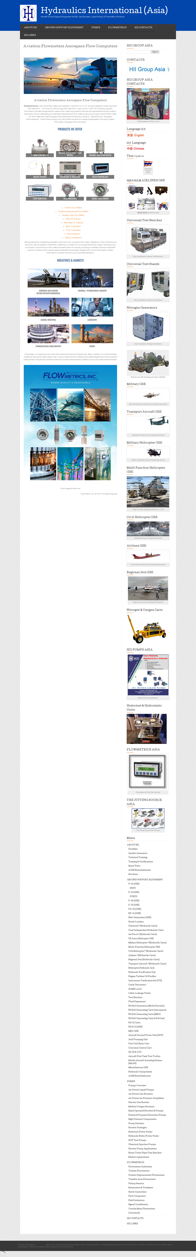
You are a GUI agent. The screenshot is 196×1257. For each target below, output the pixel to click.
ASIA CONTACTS (130, 1245)
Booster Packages (137, 1128)
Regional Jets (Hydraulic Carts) (144, 960)
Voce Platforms (66, 1247)
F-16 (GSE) (133, 884)
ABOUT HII (30, 28)
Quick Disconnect (137, 985)
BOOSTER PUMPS (92, 1245)
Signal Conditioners (73, 238)
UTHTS (133, 897)
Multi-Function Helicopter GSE (144, 947)
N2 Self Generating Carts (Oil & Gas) (146, 1019)
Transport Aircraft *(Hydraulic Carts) (147, 964)
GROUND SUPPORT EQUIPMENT (64, 28)
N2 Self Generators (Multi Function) (146, 1006)
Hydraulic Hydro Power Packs (143, 1136)
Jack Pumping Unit (138, 1040)
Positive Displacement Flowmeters (146, 1175)
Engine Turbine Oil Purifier (142, 976)
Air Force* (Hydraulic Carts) (142, 934)
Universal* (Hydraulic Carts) (142, 926)
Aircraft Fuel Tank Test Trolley (144, 1056)
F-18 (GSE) (133, 901)
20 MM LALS (135, 989)
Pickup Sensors (136, 1184)
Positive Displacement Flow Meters (73, 211)
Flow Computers (73, 230)
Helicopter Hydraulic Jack (141, 968)
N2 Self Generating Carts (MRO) (144, 1014)
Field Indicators (73, 234)
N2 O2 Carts (134, 1023)
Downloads (134, 1213)
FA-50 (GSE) (134, 909)
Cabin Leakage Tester (139, 993)
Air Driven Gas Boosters (140, 1094)
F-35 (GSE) (133, 905)
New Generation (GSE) (139, 918)
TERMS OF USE (153, 1245)
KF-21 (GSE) (134, 913)
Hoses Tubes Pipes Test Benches (145, 1153)
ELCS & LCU (134, 1052)
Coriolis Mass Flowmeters (141, 1209)
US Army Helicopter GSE (141, 939)
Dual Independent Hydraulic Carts (146, 930)
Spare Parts (134, 866)
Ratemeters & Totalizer (73, 223)
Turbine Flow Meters (73, 208)
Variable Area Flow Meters (73, 215)
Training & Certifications (140, 862)
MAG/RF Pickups (73, 219)
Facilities (133, 849)
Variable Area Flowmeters (142, 1179)
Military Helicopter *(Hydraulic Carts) (147, 943)
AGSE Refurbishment (139, 870)
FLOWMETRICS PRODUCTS (111, 1245)
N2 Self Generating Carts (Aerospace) (147, 1010)
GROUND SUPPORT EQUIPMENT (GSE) (70, 1245)
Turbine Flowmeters (139, 1171)
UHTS (133, 888)
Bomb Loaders (136, 922)
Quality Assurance (137, 853)
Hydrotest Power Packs (140, 1132)
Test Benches (135, 998)
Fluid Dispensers (137, 1002)
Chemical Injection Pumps (142, 1145)
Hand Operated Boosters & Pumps (145, 1111)
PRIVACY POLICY (167, 1245)
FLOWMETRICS (117, 28)
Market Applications (138, 1157)
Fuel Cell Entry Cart (138, 1044)
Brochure (133, 874)
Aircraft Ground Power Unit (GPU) (145, 1035)
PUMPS (95, 28)
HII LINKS (30, 35)
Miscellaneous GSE (138, 1068)
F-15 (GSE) (133, 892)
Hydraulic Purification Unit (142, 972)
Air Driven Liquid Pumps (141, 1090)
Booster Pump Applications (142, 1149)
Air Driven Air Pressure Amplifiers (146, 1098)
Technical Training (137, 858)
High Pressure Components (142, 1119)
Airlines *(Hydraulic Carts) (142, 956)
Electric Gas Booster (138, 1102)
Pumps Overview (137, 1086)
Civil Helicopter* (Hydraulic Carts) (145, 951)
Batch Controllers (73, 226)
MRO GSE (133, 1031)
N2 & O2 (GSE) (135, 1027)
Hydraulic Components (140, 1072)
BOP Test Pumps (137, 1140)
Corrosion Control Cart (140, 1048)
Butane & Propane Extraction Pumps (147, 1115)
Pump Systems (136, 1124)
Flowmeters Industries (140, 1167)
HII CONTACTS (143, 28)
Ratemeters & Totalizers (140, 1188)
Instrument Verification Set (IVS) (145, 981)
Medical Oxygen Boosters (141, 1107)
